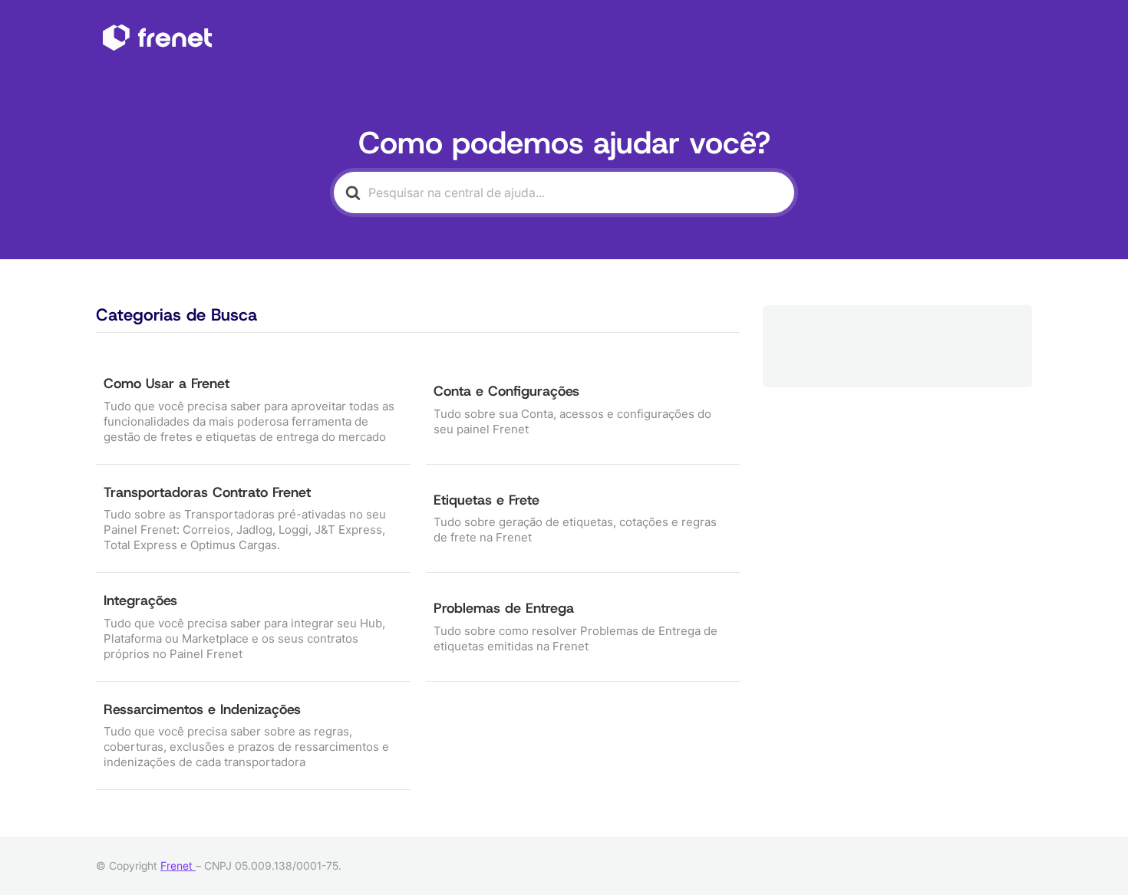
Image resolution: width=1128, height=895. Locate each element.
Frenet (178, 865)
